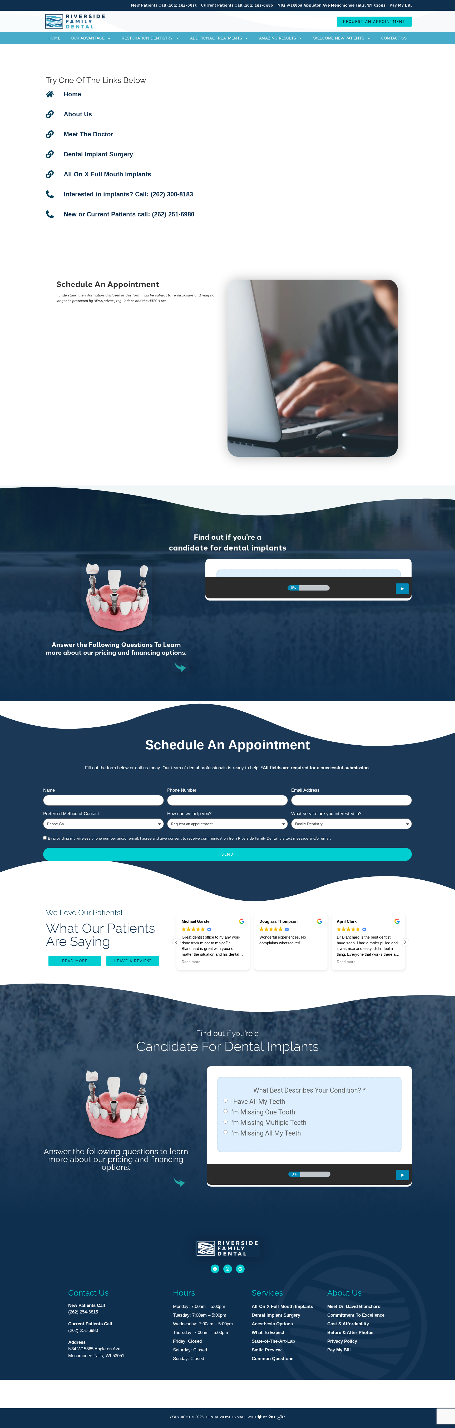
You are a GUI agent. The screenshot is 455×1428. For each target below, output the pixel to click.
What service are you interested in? (326, 813)
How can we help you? (189, 813)
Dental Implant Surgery (276, 1315)
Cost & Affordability (348, 1323)
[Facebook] (215, 1269)
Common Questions (272, 1358)
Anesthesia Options (272, 1323)
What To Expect (268, 1332)
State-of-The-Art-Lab (273, 1341)
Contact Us (394, 38)
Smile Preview (266, 1349)
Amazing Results (277, 38)
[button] (405, 942)
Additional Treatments (216, 38)
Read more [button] (268, 962)
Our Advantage (88, 38)
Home (54, 38)
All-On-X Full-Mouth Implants (282, 1306)
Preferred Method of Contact (71, 813)
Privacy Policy (342, 1341)
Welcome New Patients (338, 38)
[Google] (240, 1269)
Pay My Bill (339, 1349)
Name (49, 790)
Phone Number (181, 790)
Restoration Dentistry (147, 38)
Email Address (305, 790)
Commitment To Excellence (355, 1315)
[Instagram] (227, 1269)
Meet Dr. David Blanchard (353, 1306)
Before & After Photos (350, 1332)
